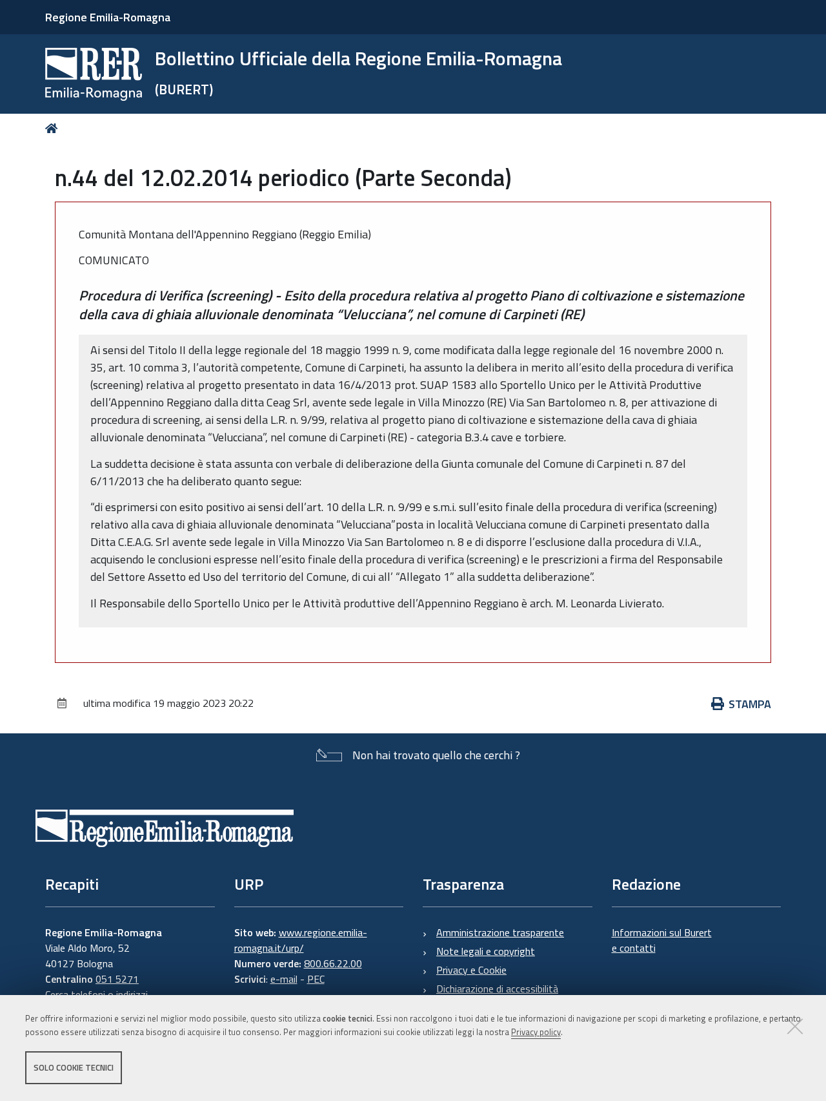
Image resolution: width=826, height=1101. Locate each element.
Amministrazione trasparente (500, 932)
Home (54, 128)
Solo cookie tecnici (74, 1067)
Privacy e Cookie (471, 970)
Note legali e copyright (485, 951)
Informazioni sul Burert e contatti (662, 940)
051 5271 (117, 979)
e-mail (283, 979)
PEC (316, 979)
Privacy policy (536, 1031)
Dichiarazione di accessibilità (497, 988)
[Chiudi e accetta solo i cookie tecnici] (795, 1026)
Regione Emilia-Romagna (107, 17)
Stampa (750, 704)
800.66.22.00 (333, 963)
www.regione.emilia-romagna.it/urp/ (300, 940)
